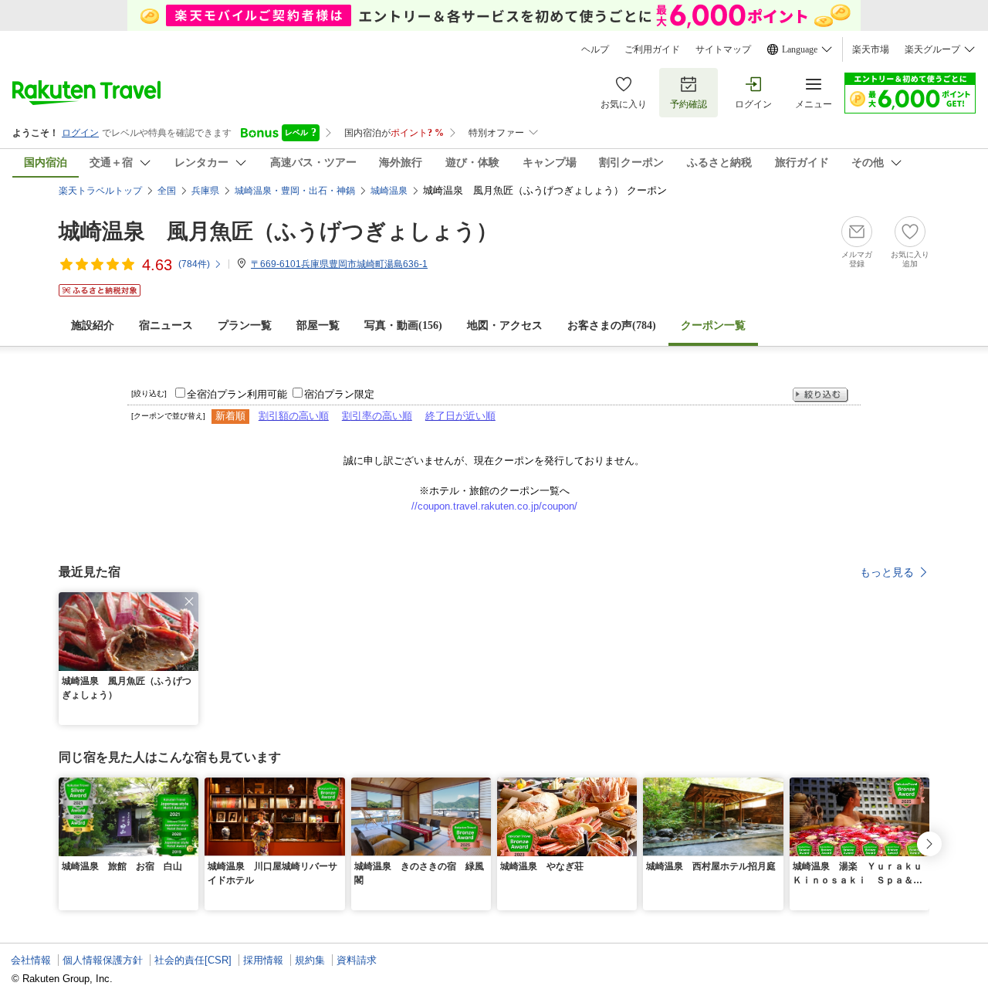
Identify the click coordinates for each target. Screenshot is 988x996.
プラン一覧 (245, 325)
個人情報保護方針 (103, 960)
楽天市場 (870, 49)
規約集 (310, 960)
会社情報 (31, 960)
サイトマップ (723, 49)
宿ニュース (166, 325)
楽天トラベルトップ (100, 190)
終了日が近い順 (460, 416)
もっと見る (887, 572)
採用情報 (263, 960)
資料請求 (357, 960)
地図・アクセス (505, 325)
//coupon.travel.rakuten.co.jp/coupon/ (494, 506)
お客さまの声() (611, 325)
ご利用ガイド (652, 49)
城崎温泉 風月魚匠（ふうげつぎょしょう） (278, 231)
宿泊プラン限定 (339, 394)
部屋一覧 (318, 325)
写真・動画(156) (403, 325)
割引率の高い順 (377, 416)
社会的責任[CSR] (193, 960)
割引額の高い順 (294, 416)
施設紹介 (92, 325)
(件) (194, 264)
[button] (189, 601)
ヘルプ (595, 49)
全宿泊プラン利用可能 (237, 394)
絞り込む (820, 395)
